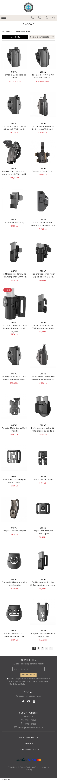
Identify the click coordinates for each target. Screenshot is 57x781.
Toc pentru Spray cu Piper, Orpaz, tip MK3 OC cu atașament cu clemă (42, 275)
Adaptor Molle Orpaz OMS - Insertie (14, 429)
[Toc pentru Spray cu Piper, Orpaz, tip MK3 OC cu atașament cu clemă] (43, 252)
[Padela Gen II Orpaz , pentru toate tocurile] (14, 612)
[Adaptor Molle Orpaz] (43, 458)
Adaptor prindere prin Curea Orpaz (42, 532)
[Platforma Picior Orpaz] (43, 153)
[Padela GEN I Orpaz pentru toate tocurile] (14, 561)
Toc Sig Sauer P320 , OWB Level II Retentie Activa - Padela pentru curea (14, 378)
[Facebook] (23, 701)
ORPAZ (14, 72)
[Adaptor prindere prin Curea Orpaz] (43, 509)
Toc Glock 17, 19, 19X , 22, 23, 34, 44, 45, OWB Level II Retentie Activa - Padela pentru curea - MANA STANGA (14, 128)
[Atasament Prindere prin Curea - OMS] (14, 458)
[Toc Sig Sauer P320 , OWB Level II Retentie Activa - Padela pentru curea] (14, 355)
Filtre (16, 36)
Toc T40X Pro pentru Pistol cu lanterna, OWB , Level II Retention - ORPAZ (14, 173)
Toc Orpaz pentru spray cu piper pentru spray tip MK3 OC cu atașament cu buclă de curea (14, 327)
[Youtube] (28, 701)
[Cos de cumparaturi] (47, 17)
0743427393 (30, 724)
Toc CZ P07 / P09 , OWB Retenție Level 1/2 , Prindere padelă (43, 76)
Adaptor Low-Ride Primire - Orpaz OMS (43, 635)
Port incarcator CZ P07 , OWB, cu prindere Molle (43, 327)
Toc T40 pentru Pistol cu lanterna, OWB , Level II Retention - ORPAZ (43, 128)
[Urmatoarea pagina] (51, 648)
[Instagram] (34, 701)
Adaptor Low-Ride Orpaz (14, 530)
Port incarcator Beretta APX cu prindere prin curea (43, 583)
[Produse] (4, 18)
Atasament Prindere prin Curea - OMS (14, 481)
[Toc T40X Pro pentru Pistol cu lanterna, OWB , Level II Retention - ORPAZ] (14, 153)
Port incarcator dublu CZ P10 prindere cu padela (42, 429)
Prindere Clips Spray (14, 222)
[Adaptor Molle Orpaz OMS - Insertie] (14, 406)
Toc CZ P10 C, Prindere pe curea (14, 76)
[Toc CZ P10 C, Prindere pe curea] (14, 56)
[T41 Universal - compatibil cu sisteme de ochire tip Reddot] (43, 355)
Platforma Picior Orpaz (42, 171)
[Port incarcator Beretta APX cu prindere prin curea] (43, 561)
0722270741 (30, 720)
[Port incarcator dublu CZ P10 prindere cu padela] (43, 406)
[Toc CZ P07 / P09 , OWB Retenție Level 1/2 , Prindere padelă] (43, 56)
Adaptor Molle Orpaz (43, 479)
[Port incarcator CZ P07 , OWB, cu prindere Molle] (43, 304)
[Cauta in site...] (53, 17)
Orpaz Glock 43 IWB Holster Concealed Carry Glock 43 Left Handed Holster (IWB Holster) (43, 224)
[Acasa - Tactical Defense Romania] (28, 7)
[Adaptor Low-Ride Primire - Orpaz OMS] (43, 612)
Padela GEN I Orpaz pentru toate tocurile (14, 583)
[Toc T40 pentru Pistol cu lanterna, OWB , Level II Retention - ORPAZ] (43, 104)
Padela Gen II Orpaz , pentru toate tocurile (14, 635)
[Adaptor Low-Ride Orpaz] (14, 509)
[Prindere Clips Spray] (14, 201)
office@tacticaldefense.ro (30, 727)
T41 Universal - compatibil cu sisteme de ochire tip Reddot (43, 378)
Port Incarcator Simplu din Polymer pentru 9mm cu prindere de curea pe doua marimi (14, 275)
